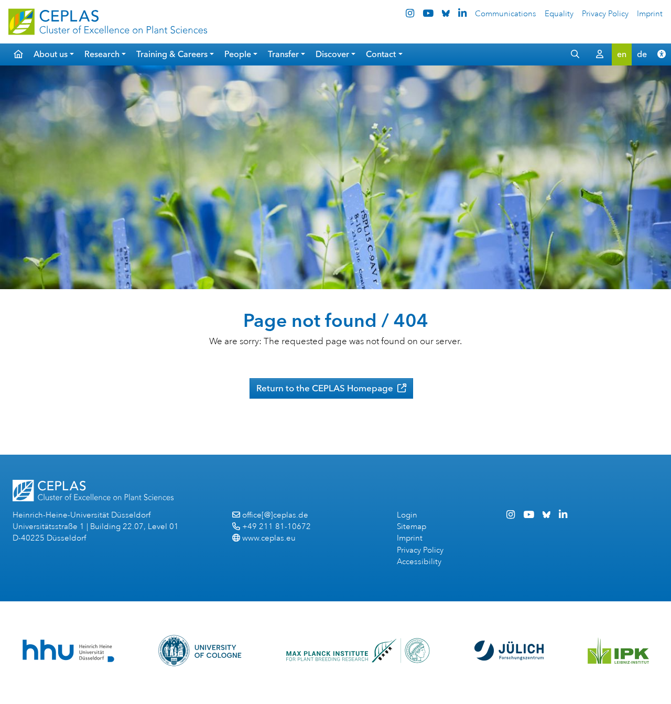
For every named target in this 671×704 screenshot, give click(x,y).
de (642, 54)
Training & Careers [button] (172, 54)
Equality (559, 14)
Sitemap (411, 527)
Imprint (650, 14)
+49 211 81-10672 (276, 527)
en (621, 54)
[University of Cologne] (200, 650)
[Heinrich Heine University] (68, 651)
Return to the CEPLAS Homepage (325, 388)
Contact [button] (381, 54)
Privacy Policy (605, 14)
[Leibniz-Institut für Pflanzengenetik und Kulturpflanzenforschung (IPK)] (619, 650)
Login (407, 515)
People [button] (237, 54)
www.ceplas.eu (269, 538)
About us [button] (51, 54)
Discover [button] (332, 54)
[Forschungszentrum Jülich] (509, 650)
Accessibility (419, 562)
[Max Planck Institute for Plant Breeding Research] (358, 650)
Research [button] (102, 54)
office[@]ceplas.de (275, 515)
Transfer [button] (283, 54)
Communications (505, 14)
